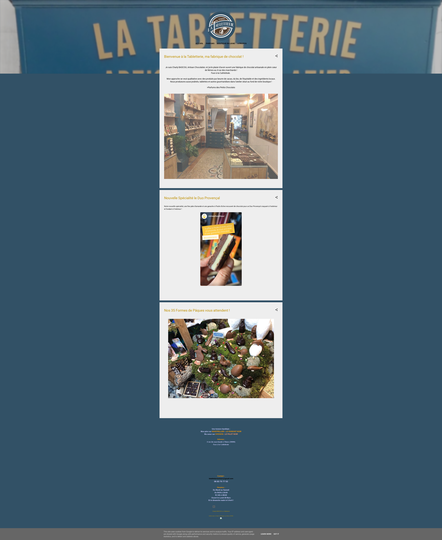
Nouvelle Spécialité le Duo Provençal (192, 189)
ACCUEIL (199, 43)
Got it (276, 534)
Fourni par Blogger (222, 507)
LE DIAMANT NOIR (233, 422)
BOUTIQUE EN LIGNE (226, 43)
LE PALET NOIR (231, 425)
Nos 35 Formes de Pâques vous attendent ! (197, 301)
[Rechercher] (281, 6)
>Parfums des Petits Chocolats (221, 87)
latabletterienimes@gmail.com (221, 469)
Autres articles (221, 413)
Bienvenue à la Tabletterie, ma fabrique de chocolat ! (204, 57)
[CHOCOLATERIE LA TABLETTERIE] (221, 518)
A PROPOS (242, 43)
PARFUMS (210, 43)
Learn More (266, 534)
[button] (276, 56)
